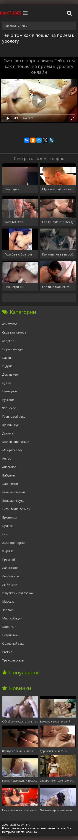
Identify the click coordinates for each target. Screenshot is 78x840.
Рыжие (7, 652)
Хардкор (8, 341)
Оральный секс (13, 643)
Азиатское (10, 324)
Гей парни (12, 189)
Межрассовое (12, 450)
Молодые (9, 627)
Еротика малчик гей (56, 287)
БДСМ (6, 383)
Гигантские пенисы (16, 509)
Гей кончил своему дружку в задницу (57, 222)
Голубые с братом (18, 254)
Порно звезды (12, 349)
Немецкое (9, 391)
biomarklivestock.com (11, 13)
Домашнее (10, 374)
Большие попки (13, 492)
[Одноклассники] (33, 140)
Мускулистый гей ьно (57, 189)
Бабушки (8, 475)
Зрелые (7, 610)
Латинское (10, 568)
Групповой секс (13, 416)
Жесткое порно (13, 543)
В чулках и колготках (17, 593)
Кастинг (8, 358)
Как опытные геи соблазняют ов (57, 254)
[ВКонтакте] (26, 140)
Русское (8, 400)
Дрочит (7, 433)
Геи (4, 534)
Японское (9, 408)
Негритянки (10, 635)
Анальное (9, 467)
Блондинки (10, 484)
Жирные (8, 551)
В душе (7, 366)
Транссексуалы (13, 660)
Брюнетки (9, 517)
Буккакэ (7, 526)
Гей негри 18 (14, 287)
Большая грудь (13, 500)
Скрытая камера (14, 332)
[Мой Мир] (39, 140)
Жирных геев (14, 222)
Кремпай (8, 559)
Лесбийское (11, 576)
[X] (45, 140)
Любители (9, 585)
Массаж (8, 601)
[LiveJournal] (51, 140)
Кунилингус (10, 425)
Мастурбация (12, 618)
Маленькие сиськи (15, 442)
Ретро (6, 458)
